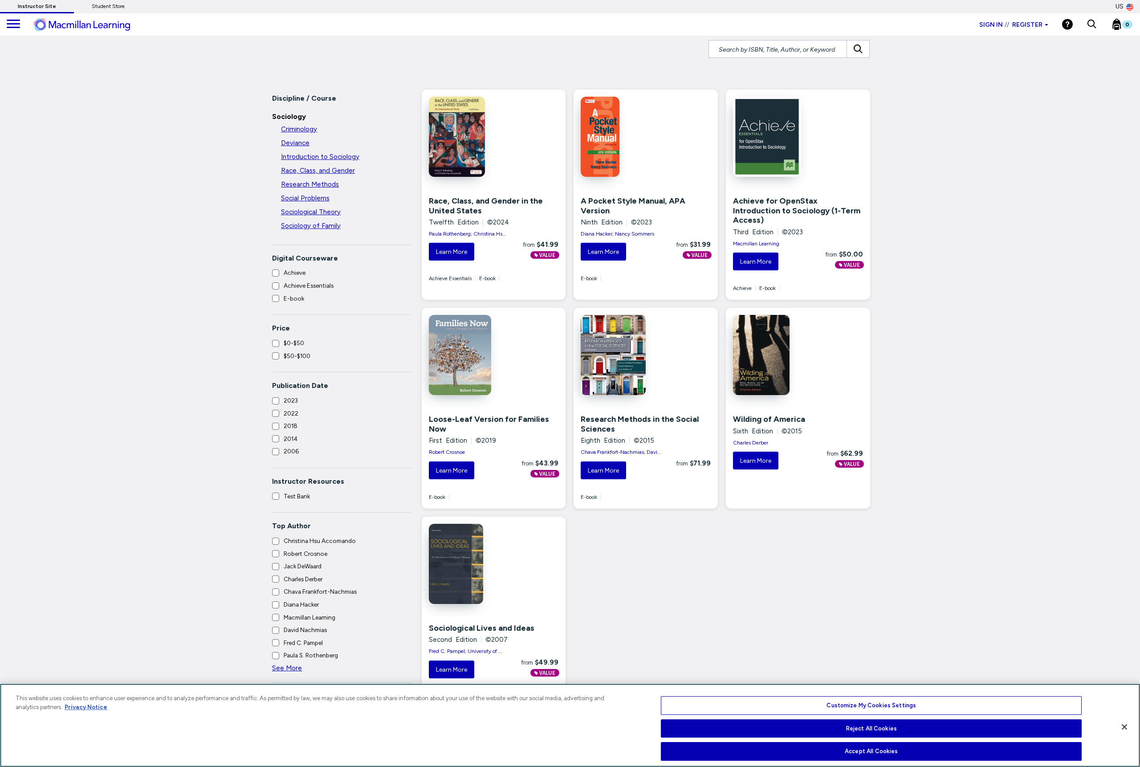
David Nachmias (305, 629)
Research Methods (310, 184)
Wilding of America (769, 419)
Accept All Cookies (871, 751)
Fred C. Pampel (303, 642)
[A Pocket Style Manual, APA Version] (622, 137)
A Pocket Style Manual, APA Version (633, 206)
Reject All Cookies (871, 728)
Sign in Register (1010, 25)
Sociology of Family (311, 226)
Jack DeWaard (303, 566)
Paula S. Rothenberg (311, 655)
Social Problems (305, 198)
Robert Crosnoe (305, 553)
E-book (294, 298)
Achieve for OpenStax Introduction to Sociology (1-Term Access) (796, 210)
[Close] (1124, 727)
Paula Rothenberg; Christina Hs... (467, 234)
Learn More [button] (451, 252)
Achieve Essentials (309, 285)
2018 (290, 425)
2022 (291, 413)
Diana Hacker (301, 604)
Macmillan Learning (309, 617)
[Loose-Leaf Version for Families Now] (470, 355)
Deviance (295, 143)
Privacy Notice (86, 707)
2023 (291, 400)
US (1120, 6)
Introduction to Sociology (320, 157)
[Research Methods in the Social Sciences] (622, 355)
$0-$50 (294, 343)
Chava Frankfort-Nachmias (320, 591)
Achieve (294, 272)
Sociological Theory (311, 212)
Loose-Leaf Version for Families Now (489, 424)
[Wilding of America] (774, 355)
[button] (1091, 24)
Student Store (108, 6)
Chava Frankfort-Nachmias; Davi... (621, 452)
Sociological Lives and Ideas (481, 628)
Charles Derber (303, 579)
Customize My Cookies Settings (871, 705)
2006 (291, 451)
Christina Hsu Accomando (320, 540)
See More (287, 668)
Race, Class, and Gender (318, 171)
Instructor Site (37, 6)
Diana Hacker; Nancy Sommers (617, 234)
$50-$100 (297, 355)
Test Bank (297, 496)
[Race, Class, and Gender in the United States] (470, 137)
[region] (570, 725)
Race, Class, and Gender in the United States (486, 206)
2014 (290, 438)
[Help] (1067, 24)
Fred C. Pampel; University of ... (465, 651)
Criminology (299, 129)
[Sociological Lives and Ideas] (470, 564)
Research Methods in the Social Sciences (640, 424)
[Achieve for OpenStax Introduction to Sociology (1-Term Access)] (774, 137)
